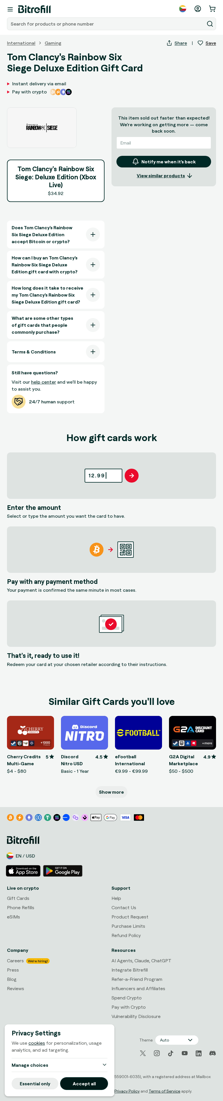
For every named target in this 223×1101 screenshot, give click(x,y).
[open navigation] (10, 9)
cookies (36, 1043)
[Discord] (212, 1053)
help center (43, 382)
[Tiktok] (170, 1053)
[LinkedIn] (198, 1053)
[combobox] (106, 24)
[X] (142, 1053)
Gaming (53, 43)
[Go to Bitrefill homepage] (34, 9)
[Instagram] (156, 1053)
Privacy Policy (127, 1091)
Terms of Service (164, 1091)
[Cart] (213, 9)
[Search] (210, 24)
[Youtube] (184, 1053)
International (21, 43)
